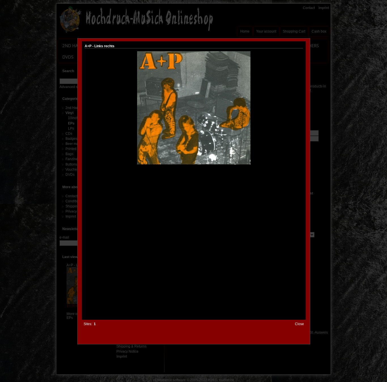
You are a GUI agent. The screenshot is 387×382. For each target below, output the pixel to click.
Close (299, 324)
